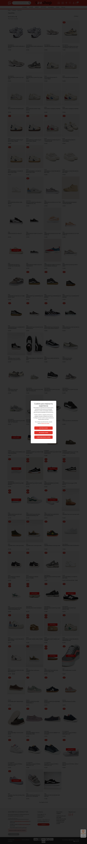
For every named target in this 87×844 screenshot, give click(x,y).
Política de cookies (45, 423)
